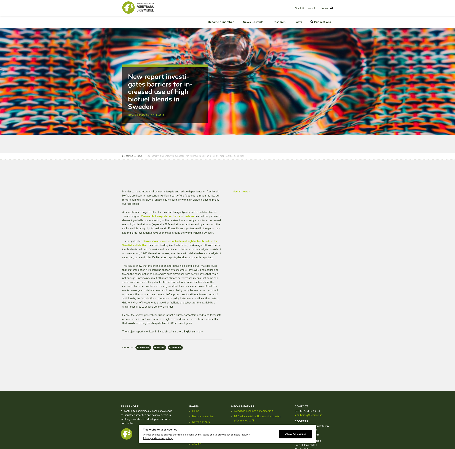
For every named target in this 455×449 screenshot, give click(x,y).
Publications (322, 22)
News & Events (253, 22)
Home (195, 411)
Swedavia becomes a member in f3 (254, 411)
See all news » (241, 191)
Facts (298, 22)
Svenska (325, 8)
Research (279, 22)
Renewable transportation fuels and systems (167, 216)
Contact (311, 8)
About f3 (299, 8)
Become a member (221, 22)
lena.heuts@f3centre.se (308, 415)
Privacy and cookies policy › (158, 438)
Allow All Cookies (295, 434)
